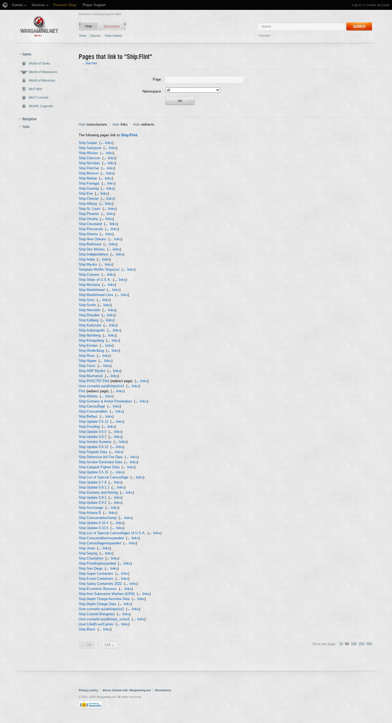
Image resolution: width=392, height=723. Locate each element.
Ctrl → (110, 645)
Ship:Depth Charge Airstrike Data (104, 599)
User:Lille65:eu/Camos (96, 624)
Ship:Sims (87, 300)
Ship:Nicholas (89, 163)
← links (106, 143)
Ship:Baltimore (90, 244)
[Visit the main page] (39, 26)
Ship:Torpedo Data (93, 452)
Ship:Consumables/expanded (101, 538)
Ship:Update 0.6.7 (92, 437)
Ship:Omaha (88, 219)
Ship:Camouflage (92, 406)
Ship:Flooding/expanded (97, 563)
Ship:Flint (91, 63)
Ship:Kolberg (88, 320)
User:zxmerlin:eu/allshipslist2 (101, 386)
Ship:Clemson (89, 158)
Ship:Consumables (93, 411)
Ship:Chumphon (91, 558)
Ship (88, 26)
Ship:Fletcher (89, 168)
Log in (356, 5)
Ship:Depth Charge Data (97, 604)
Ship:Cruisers (89, 275)
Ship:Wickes (88, 153)
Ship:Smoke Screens (95, 442)
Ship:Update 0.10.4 (93, 523)
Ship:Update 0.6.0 (92, 432)
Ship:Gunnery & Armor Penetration (105, 401)
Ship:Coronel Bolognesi (97, 614)
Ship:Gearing (89, 188)
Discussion (112, 26)
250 (361, 644)
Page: (157, 79)
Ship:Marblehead (92, 290)
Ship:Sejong (88, 553)
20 (341, 644)
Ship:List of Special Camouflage (103, 477)
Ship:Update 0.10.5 (93, 528)
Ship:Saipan (88, 143)
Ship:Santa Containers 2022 (100, 584)
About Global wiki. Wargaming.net (126, 690)
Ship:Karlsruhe (90, 325)
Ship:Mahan (88, 178)
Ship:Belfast (88, 416)
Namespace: (152, 91)
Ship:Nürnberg (90, 335)
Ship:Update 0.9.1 (92, 498)
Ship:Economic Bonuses (98, 589)
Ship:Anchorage (91, 508)
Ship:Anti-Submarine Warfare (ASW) (107, 594)
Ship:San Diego (91, 568)
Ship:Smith (87, 305)
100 (354, 644)
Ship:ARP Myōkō (92, 371)
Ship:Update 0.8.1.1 (94, 487)
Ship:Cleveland (90, 224)
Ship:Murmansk (91, 376)
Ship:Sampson (90, 148)
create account (377, 5)
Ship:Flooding (89, 427)
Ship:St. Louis (90, 209)
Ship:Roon (87, 356)
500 (369, 644)
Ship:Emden (88, 345)
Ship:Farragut (89, 183)
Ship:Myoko (88, 264)
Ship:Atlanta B (90, 513)
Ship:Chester (89, 199)
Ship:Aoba (87, 259)
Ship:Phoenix (89, 214)
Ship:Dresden (89, 315)
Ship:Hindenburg (91, 351)
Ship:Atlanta (88, 234)
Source (95, 36)
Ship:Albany (88, 204)
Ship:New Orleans (92, 239)
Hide (82, 124)
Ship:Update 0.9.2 (92, 503)
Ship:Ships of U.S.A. (95, 280)
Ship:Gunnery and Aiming (98, 492)
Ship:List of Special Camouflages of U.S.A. (112, 533)
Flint (82, 391)
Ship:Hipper (88, 361)
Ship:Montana (89, 285)
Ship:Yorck (87, 366)
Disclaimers (163, 690)
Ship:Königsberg (91, 340)
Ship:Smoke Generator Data (100, 462)
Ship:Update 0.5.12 (93, 422)
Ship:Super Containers (96, 574)
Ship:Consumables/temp (98, 518)
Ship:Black (87, 629)
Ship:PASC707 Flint (94, 381)
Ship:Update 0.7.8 (92, 482)
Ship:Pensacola (91, 229)
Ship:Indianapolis (92, 330)
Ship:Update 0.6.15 (93, 472)
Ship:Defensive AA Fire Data (101, 457)
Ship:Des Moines (92, 249)
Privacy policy (88, 690)
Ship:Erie (86, 193)
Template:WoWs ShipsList (99, 269)
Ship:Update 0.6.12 (93, 447)
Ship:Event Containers (96, 579)
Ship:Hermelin (89, 310)
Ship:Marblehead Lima (96, 295)
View (82, 36)
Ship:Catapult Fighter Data (99, 467)
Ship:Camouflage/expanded (100, 543)
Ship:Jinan (87, 548)
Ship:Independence (93, 254)
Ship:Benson (88, 173)
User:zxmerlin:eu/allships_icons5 (104, 619)
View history (113, 36)
